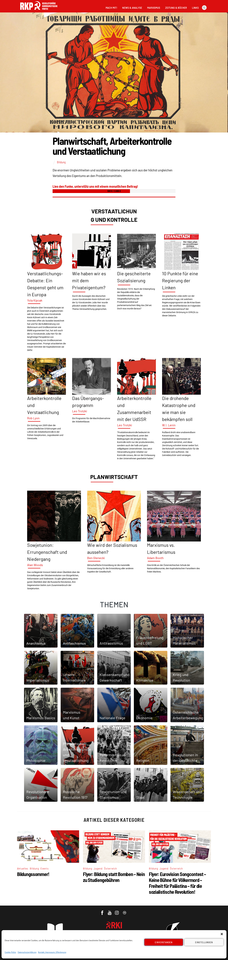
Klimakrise (144, 680)
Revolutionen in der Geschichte (185, 758)
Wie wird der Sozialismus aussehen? (112, 548)
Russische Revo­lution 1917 (75, 794)
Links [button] (195, 7)
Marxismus (153, 7)
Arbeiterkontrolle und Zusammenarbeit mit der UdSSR (134, 408)
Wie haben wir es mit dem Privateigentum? (89, 280)
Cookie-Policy (10, 952)
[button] (221, 934)
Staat (140, 797)
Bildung (61, 162)
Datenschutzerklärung (27, 952)
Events (44, 868)
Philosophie (35, 760)
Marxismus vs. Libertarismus (161, 548)
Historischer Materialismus (184, 640)
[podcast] (124, 911)
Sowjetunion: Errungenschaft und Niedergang (47, 552)
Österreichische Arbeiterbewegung (188, 715)
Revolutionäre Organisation (37, 794)
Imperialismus (37, 680)
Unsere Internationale (74, 677)
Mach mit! (111, 7)
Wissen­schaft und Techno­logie (187, 794)
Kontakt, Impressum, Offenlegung (52, 952)
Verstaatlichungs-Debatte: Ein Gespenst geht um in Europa (45, 284)
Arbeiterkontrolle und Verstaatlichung (44, 405)
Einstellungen (204, 942)
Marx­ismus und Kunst (71, 715)
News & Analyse (132, 7)
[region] (114, 398)
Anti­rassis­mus (111, 643)
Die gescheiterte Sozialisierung (134, 277)
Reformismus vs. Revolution (113, 758)
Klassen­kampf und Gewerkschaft (115, 677)
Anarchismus (36, 643)
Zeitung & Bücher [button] (176, 7)
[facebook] (102, 911)
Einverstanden (164, 942)
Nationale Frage (112, 718)
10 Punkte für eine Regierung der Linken (180, 280)
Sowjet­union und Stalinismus (113, 794)
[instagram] (117, 911)
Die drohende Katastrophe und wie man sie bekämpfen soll (178, 408)
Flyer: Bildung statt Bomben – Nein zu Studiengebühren (114, 877)
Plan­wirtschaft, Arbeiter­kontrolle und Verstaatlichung (77, 752)
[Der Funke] (38, 10)
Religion (142, 760)
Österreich (110, 868)
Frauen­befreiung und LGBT (149, 640)
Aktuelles (22, 868)
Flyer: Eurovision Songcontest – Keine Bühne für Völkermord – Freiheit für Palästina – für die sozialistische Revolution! (177, 883)
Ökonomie (144, 718)
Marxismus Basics (40, 718)
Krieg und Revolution (181, 677)
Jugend (98, 868)
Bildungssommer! (33, 874)
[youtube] (110, 911)
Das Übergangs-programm (88, 401)
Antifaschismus (74, 643)
